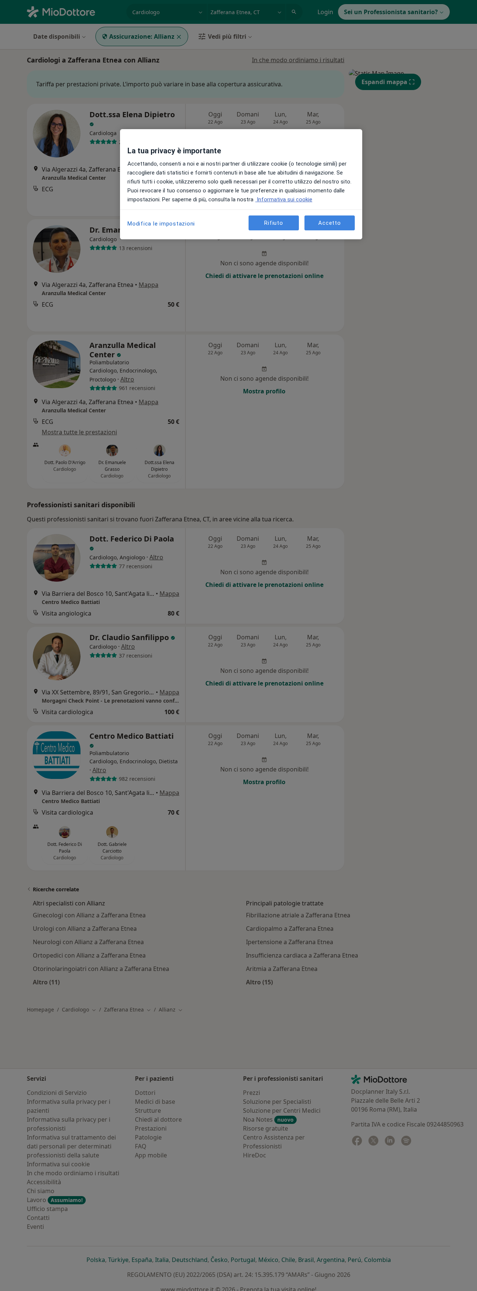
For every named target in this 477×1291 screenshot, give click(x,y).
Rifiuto (273, 222)
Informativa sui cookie (283, 199)
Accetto (329, 222)
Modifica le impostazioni (161, 223)
